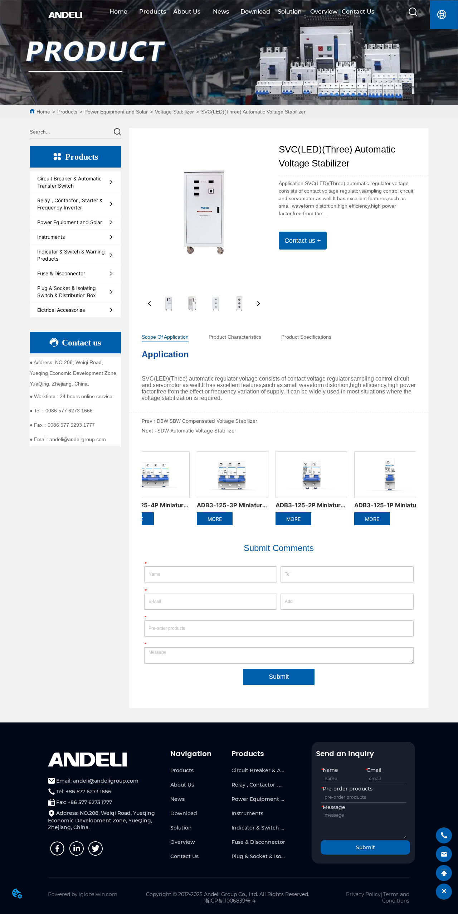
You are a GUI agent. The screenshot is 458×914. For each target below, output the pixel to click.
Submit (279, 676)
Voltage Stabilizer (174, 112)
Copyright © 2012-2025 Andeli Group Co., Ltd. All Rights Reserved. (227, 894)
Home (118, 11)
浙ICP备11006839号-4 (229, 901)
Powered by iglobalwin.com (82, 894)
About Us (186, 11)
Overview (323, 11)
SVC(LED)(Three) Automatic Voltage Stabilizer (253, 112)
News (221, 11)
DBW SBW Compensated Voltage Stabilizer (207, 421)
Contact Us (358, 11)
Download (255, 11)
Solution (290, 11)
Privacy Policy (363, 894)
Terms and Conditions (395, 897)
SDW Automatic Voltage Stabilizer (196, 430)
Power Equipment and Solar (116, 112)
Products (152, 11)
